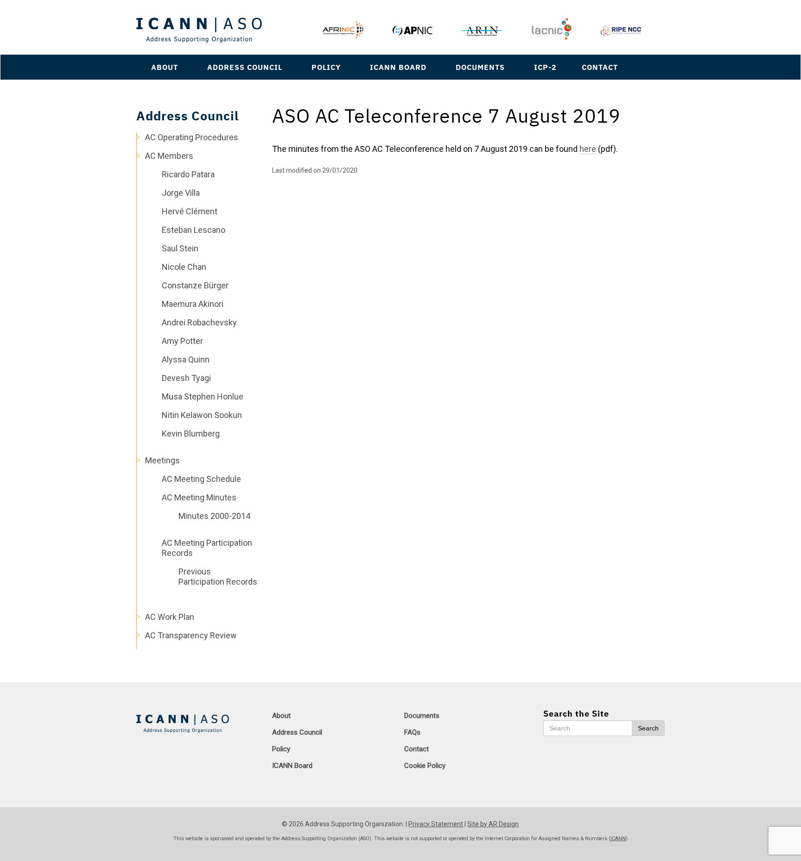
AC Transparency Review (191, 635)
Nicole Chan (184, 267)
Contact (600, 67)
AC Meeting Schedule (201, 479)
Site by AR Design (493, 824)
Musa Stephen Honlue (202, 396)
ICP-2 (545, 67)
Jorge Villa (181, 193)
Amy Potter (182, 341)
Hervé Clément (189, 211)
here (587, 149)
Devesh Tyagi (186, 378)
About (164, 67)
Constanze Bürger (195, 285)
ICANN (618, 839)
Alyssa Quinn (186, 359)
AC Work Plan (169, 617)
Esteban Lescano (193, 230)
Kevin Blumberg (191, 433)
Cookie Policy (424, 765)
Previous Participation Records (217, 576)
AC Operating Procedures (191, 137)
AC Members (169, 156)
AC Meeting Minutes (199, 497)
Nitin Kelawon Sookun (202, 415)
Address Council (244, 67)
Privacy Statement (435, 824)
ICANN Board (398, 67)
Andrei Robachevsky (199, 322)
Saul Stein (180, 248)
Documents (480, 67)
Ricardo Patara (188, 174)
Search (648, 728)
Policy (326, 67)
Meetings (162, 460)
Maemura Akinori (192, 304)
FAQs (412, 732)
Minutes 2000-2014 (214, 516)
